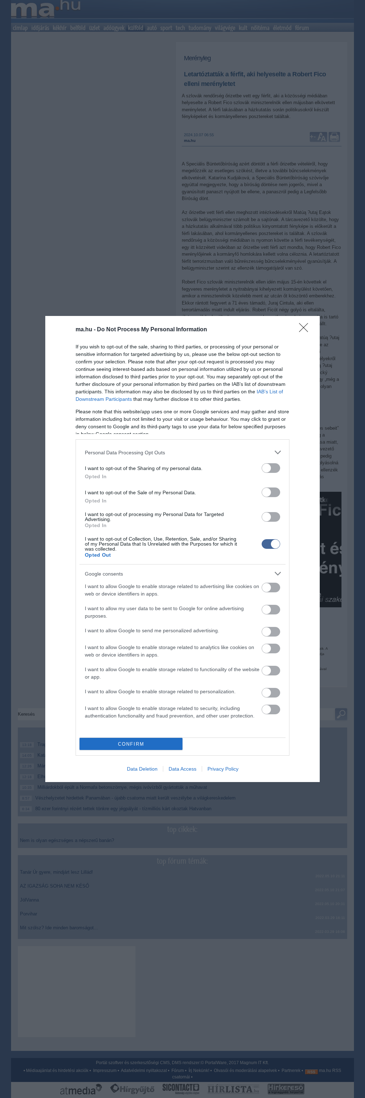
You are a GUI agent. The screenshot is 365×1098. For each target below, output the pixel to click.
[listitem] (182, 452)
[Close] (306, 330)
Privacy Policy (222, 769)
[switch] (271, 468)
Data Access (182, 769)
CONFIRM (131, 744)
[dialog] (182, 549)
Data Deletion (142, 769)
